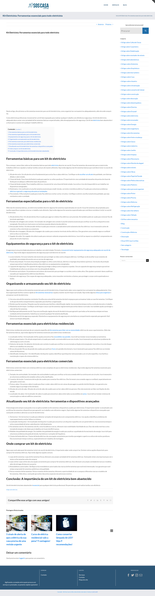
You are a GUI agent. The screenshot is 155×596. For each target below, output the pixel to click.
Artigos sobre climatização (130, 86)
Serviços (82, 575)
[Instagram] (136, 575)
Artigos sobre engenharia (130, 129)
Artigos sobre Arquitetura (130, 68)
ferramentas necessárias (44, 293)
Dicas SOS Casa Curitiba (129, 241)
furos (54, 349)
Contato (44, 575)
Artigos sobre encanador (129, 120)
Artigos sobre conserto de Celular (133, 90)
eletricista (96, 120)
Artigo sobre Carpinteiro (129, 47)
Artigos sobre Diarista (129, 107)
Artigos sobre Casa (127, 77)
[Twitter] (132, 575)
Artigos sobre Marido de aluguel (132, 163)
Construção (125, 228)
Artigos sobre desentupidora (131, 103)
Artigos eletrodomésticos (130, 60)
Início (117, 15)
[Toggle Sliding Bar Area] (153, 1)
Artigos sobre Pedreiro (129, 185)
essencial (36, 485)
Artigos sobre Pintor (128, 193)
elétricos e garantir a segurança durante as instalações (28, 191)
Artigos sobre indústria (129, 146)
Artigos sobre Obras (128, 172)
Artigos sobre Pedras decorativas (132, 180)
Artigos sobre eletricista (11, 489)
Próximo (108, 24)
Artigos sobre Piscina (128, 198)
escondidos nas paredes (62, 337)
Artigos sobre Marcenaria (130, 159)
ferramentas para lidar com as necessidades (65, 330)
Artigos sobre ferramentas (130, 133)
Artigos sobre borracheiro (130, 73)
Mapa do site (83, 580)
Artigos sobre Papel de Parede (131, 176)
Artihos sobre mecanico (129, 219)
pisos (85, 394)
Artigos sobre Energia (128, 124)
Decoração (125, 237)
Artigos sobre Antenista (129, 64)
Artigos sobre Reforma (129, 202)
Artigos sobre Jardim (128, 150)
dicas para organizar (103, 293)
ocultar (18, 129)
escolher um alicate (86, 174)
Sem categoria (126, 245)
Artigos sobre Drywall (129, 111)
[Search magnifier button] (145, 31)
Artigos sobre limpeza (128, 155)
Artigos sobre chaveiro (129, 81)
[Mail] (140, 575)
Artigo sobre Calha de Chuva (131, 42)
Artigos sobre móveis (128, 168)
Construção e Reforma (129, 232)
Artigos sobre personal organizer (132, 189)
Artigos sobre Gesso (128, 142)
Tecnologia (125, 249)
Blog (123, 224)
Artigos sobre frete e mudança (131, 137)
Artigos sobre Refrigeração (130, 206)
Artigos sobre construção (130, 94)
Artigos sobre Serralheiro (130, 211)
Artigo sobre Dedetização (130, 51)
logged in (22, 558)
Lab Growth (95, 592)
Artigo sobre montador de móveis (133, 55)
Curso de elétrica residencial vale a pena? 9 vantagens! (40, 537)
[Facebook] (128, 575)
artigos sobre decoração (129, 98)
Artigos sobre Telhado (129, 215)
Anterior (101, 24)
